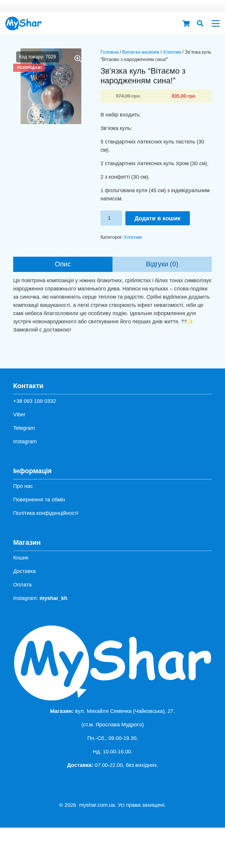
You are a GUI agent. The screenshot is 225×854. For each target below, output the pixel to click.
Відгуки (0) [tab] (162, 264)
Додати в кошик (157, 218)
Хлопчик (172, 52)
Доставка (24, 571)
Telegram (24, 428)
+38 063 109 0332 (34, 401)
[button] (200, 23)
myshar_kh (53, 598)
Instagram (25, 441)
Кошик (20, 558)
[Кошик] (186, 23)
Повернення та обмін (39, 500)
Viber (19, 414)
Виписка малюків (140, 52)
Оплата (22, 585)
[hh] (23, 23)
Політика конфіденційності (45, 513)
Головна (109, 52)
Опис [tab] (63, 264)
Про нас (23, 486)
